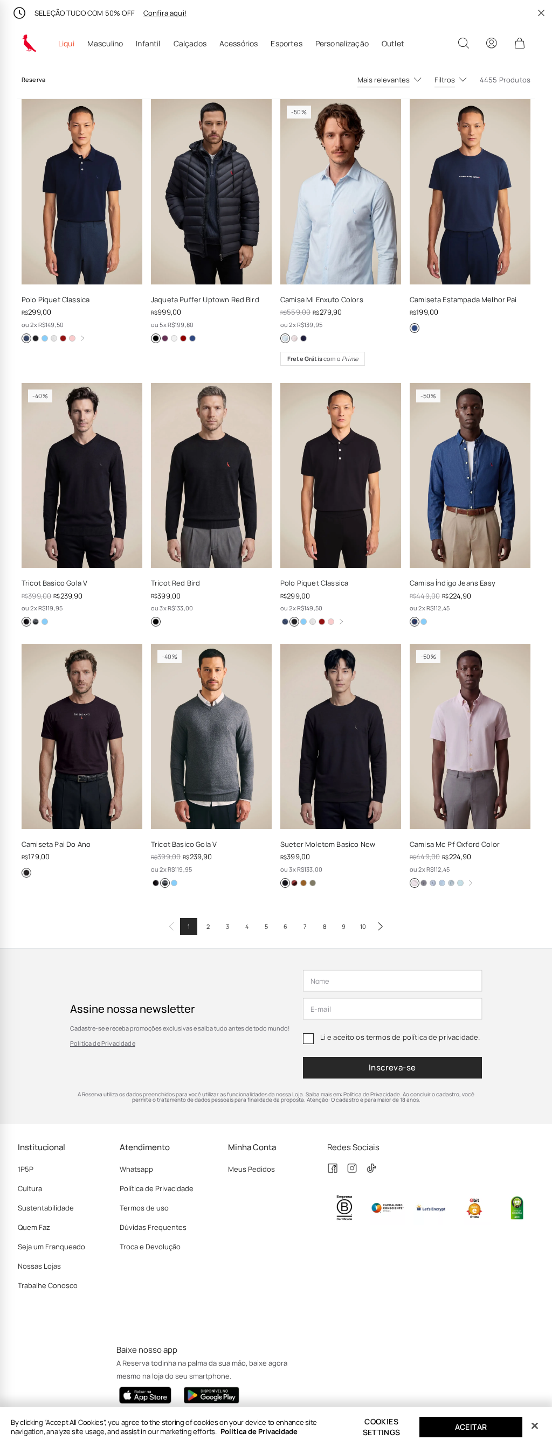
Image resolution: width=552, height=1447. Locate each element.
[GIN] (423, 621)
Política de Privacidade (102, 1043)
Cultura (30, 1188)
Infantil (148, 43)
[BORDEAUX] (63, 338)
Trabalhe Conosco (48, 1285)
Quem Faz (34, 1227)
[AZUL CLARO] (45, 338)
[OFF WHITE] (54, 338)
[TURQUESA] (460, 883)
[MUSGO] (312, 883)
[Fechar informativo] (541, 13)
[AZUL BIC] (442, 883)
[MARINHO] (26, 338)
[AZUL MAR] (165, 338)
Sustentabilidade (46, 1208)
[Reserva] (29, 43)
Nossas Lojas (39, 1266)
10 (363, 926)
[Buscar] (463, 43)
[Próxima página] (380, 926)
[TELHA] (294, 883)
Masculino (105, 43)
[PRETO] (35, 338)
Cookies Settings (382, 1426)
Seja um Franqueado (51, 1246)
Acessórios (238, 43)
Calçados (190, 43)
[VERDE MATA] (174, 338)
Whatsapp (136, 1169)
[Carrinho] (519, 43)
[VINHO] (183, 338)
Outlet (393, 43)
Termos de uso (144, 1208)
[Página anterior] (171, 926)
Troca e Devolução (150, 1246)
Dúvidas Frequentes (153, 1227)
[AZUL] (414, 621)
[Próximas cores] (82, 338)
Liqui (66, 43)
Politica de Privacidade (259, 1431)
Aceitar (471, 1427)
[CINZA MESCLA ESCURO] (35, 621)
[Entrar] (491, 43)
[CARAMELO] (303, 883)
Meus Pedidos (251, 1169)
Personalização (342, 43)
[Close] (535, 1426)
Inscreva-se (392, 1067)
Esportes (286, 43)
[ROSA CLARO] (72, 338)
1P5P (25, 1169)
